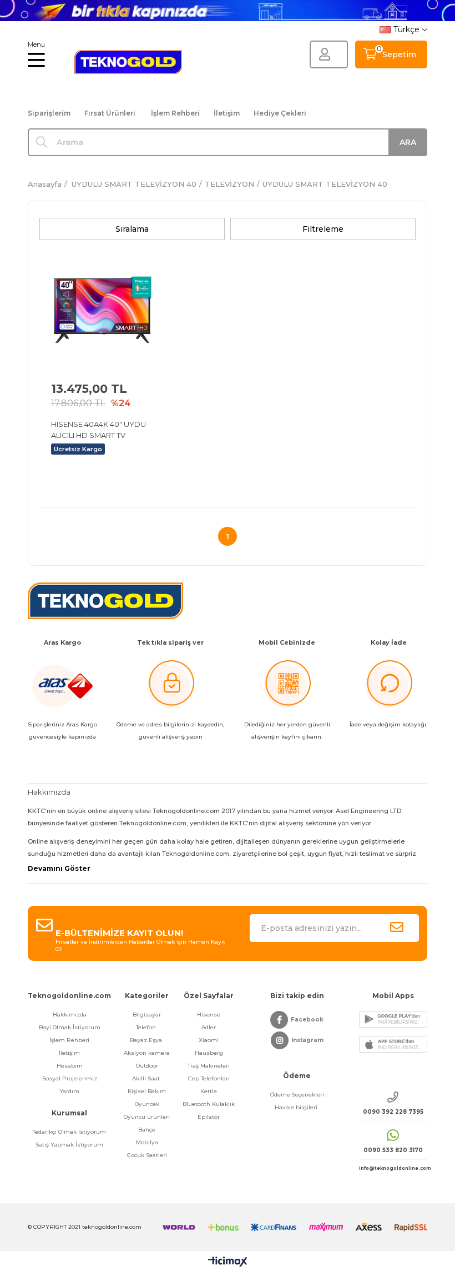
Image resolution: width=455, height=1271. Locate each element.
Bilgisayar (147, 1014)
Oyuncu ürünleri (147, 1116)
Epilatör (209, 1116)
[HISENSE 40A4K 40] (102, 308)
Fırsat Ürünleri (109, 113)
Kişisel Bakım (147, 1091)
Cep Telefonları (209, 1078)
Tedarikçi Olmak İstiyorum (69, 1131)
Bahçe (146, 1129)
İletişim (227, 113)
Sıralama (132, 229)
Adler (208, 1027)
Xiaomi (209, 1040)
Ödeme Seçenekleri (297, 1094)
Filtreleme (322, 229)
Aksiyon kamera (147, 1052)
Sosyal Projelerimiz (69, 1078)
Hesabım (70, 1065)
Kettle (208, 1091)
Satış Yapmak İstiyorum (69, 1144)
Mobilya (147, 1142)
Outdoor (147, 1065)
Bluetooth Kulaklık (209, 1104)
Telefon (147, 1027)
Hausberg (209, 1052)
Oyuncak (147, 1104)
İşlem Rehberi (175, 113)
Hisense (208, 1014)
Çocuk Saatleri (147, 1155)
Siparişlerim (49, 113)
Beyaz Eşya (147, 1040)
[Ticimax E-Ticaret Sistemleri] (227, 1262)
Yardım (69, 1091)
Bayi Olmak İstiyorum (69, 1027)
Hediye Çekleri (280, 113)
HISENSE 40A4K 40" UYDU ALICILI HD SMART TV (98, 430)
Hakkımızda (70, 1014)
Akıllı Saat (146, 1078)
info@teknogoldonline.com (393, 1168)
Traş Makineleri (209, 1065)
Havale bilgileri (297, 1107)
